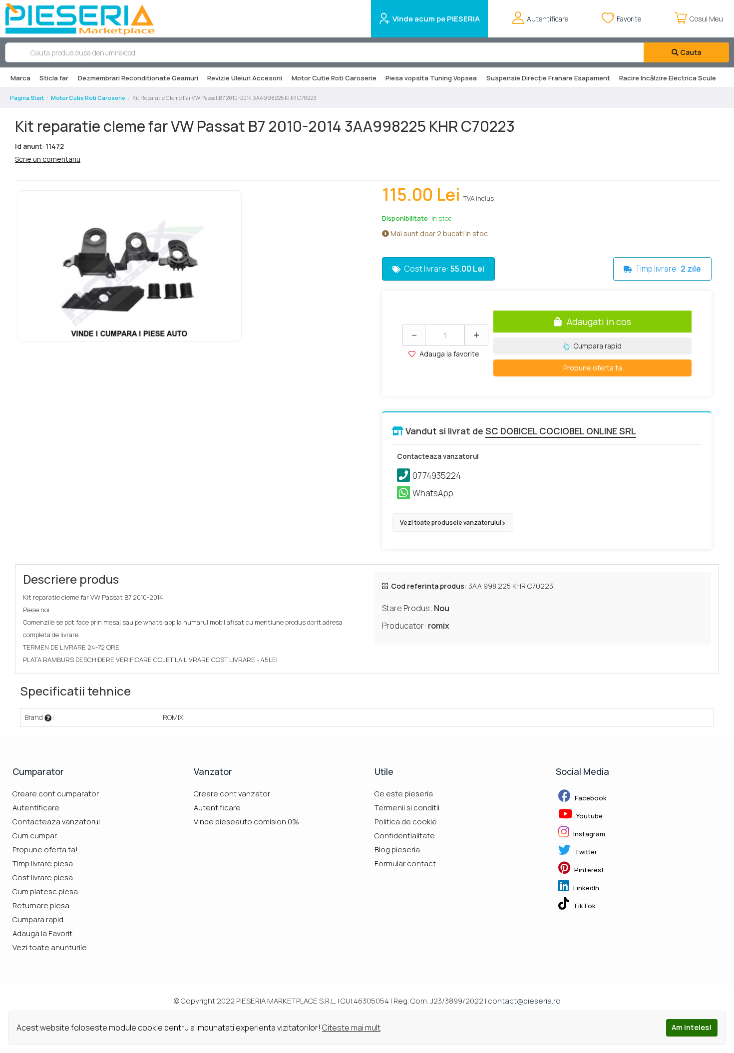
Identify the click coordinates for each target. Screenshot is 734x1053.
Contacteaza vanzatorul (56, 821)
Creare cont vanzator (232, 793)
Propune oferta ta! (45, 849)
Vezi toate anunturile (49, 947)
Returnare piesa (40, 905)
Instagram (588, 833)
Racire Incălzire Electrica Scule (667, 77)
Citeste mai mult (351, 1027)
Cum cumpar (34, 835)
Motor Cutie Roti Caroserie (334, 77)
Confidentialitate (404, 835)
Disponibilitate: (406, 218)
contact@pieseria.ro (524, 1001)
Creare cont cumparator (55, 793)
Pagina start (27, 97)
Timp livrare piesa (42, 863)
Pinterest (588, 869)
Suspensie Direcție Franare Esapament (548, 77)
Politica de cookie (405, 821)
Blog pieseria (397, 849)
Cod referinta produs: (429, 586)
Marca (20, 77)
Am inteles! (692, 1027)
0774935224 (436, 475)
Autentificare (35, 807)
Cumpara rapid (597, 346)
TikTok (584, 905)
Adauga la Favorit (42, 933)
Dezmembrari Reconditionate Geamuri (138, 77)
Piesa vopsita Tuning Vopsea (431, 77)
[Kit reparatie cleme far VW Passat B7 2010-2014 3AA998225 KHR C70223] (129, 266)
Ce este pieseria (403, 793)
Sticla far (53, 77)
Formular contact (405, 863)
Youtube (589, 815)
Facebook (590, 797)
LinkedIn (585, 887)
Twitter (585, 851)
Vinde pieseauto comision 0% (246, 821)
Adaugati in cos (599, 322)
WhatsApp (432, 493)
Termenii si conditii (406, 807)
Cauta (690, 52)
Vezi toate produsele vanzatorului (451, 522)
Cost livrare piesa (42, 877)
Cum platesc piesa (45, 891)
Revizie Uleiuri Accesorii (244, 77)
